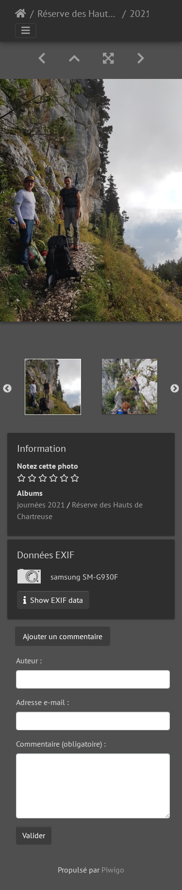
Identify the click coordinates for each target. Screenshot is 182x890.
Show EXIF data (55, 600)
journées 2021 (41, 504)
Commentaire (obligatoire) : (61, 744)
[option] (53, 386)
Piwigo (112, 870)
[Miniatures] (74, 58)
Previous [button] (7, 389)
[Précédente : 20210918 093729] (41, 58)
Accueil (20, 13)
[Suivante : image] (140, 58)
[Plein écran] (108, 58)
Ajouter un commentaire (62, 636)
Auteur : (29, 660)
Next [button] (175, 389)
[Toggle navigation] (25, 30)
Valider (33, 835)
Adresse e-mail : (42, 702)
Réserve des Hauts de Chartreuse (77, 13)
